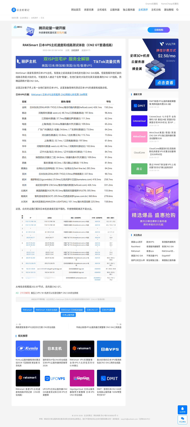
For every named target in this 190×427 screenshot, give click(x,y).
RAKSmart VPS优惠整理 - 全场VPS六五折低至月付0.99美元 (82, 362)
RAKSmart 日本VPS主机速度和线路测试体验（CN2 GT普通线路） (69, 45)
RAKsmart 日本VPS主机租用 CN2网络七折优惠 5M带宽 (59, 94)
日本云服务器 (68, 315)
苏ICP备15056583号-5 (109, 415)
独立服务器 (129, 9)
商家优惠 (89, 9)
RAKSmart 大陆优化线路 (46, 310)
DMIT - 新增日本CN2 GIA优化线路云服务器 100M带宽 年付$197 (109, 392)
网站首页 (76, 9)
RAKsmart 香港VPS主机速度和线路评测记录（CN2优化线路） (28, 392)
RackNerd (135, 246)
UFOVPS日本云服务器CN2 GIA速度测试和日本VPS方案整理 (55, 392)
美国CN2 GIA (137, 255)
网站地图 (96, 415)
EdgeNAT (166, 255)
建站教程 (169, 9)
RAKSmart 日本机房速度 (72, 310)
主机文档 (156, 9)
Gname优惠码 (151, 4)
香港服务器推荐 (153, 246)
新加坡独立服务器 (153, 260)
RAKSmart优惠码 (169, 251)
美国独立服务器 (169, 260)
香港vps (150, 251)
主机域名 (102, 9)
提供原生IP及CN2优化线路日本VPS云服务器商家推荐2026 (55, 362)
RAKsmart (27, 310)
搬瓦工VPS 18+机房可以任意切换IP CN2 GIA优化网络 (54, 293)
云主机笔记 (21, 10)
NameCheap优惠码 (169, 4)
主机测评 (143, 9)
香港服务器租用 (169, 242)
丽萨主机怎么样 (138, 260)
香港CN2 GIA (168, 246)
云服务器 (114, 9)
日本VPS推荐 (107, 310)
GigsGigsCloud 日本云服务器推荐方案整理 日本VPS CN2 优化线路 (82, 392)
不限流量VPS (152, 255)
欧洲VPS (150, 242)
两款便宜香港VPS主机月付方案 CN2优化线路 (35, 327)
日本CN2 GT (92, 310)
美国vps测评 (136, 242)
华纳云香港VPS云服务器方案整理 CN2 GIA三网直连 (98, 327)
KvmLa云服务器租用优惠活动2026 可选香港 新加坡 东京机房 (28, 362)
